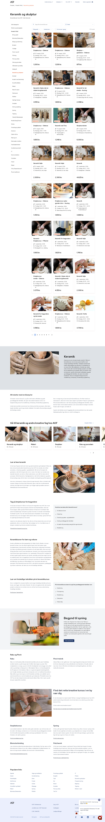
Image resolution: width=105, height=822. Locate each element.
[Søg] (33, 24)
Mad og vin (14, 138)
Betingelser (34, 817)
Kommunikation (15, 155)
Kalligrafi (14, 69)
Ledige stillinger (57, 811)
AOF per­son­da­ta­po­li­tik (45, 817)
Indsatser (58, 2)
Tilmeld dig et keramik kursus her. (18, 528)
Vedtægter (56, 808)
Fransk (33, 781)
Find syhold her (69, 640)
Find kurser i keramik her (16, 592)
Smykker (14, 103)
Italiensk (12, 783)
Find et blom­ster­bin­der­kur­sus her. (19, 754)
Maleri (14, 86)
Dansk (11, 776)
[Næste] (93, 452)
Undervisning (48, 2)
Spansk (12, 773)
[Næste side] (51, 335)
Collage (14, 48)
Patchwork (15, 93)
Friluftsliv (13, 158)
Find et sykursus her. (58, 738)
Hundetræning (35, 776)
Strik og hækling (16, 107)
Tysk (54, 778)
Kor (54, 781)
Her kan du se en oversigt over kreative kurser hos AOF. (67, 709)
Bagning (77, 783)
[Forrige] (90, 452)
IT (11, 151)
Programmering (79, 781)
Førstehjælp (13, 778)
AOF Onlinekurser (36, 804)
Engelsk (55, 776)
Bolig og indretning (17, 41)
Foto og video (15, 59)
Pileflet (14, 96)
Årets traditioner (15, 172)
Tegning (14, 113)
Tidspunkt (35, 29)
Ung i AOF (56, 804)
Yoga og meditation (37, 773)
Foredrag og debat (16, 127)
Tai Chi (55, 791)
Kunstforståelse (16, 83)
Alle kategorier (15, 24)
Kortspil (14, 76)
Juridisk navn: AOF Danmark (39, 808)
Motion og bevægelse (16, 28)
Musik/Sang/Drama (16, 120)
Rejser (12, 165)
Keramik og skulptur (17, 72)
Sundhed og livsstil (16, 148)
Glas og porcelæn (16, 62)
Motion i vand (78, 789)
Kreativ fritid (19, 5)
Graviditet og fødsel (15, 786)
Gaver (12, 162)
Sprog (12, 124)
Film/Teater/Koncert (16, 168)
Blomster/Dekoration (17, 38)
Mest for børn (15, 89)
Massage (34, 786)
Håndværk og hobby (17, 65)
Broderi (14, 45)
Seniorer (13, 131)
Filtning (14, 55)
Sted (68, 24)
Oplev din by (14, 134)
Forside (12, 5)
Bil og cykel (15, 35)
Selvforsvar (13, 781)
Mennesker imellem (16, 141)
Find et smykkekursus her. (16, 738)
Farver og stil (15, 52)
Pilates (76, 776)
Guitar (33, 783)
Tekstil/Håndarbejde (17, 117)
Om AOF (68, 2)
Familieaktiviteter (15, 144)
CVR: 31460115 (35, 811)
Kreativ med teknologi (18, 79)
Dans (33, 778)
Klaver (55, 783)
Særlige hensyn (16, 100)
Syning (14, 110)
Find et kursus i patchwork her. (61, 758)
